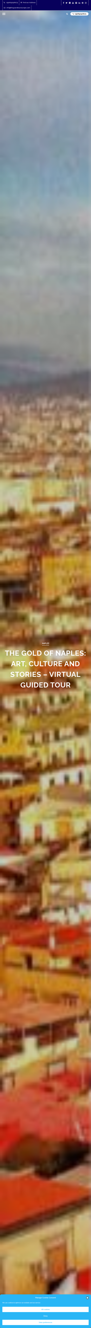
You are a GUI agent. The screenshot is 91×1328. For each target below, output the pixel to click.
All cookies (45, 1309)
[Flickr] (70, 3)
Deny (45, 1316)
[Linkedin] (79, 3)
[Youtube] (73, 3)
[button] (87, 1298)
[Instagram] (86, 3)
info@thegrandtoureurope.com (18, 8)
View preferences (45, 1322)
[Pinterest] (82, 3)
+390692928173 (12, 2)
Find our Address (29, 2)
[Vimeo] (76, 3)
